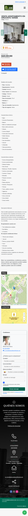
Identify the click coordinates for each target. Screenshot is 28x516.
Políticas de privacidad (14, 426)
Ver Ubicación (13, 318)
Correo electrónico (7, 364)
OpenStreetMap (23, 304)
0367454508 (14, 448)
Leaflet (15, 304)
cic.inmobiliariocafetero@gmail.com (12, 350)
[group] (14, 32)
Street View (8, 48)
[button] (8, 41)
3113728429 (7, 348)
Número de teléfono (7, 369)
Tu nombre (5, 358)
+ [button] (3, 277)
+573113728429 (14, 445)
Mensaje (5, 375)
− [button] (3, 279)
